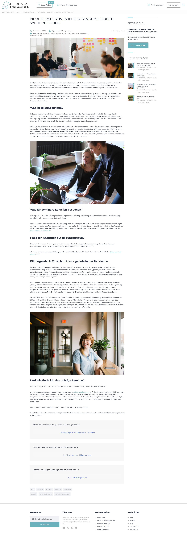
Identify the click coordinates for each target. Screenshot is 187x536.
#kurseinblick (141, 67)
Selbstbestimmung (46, 494)
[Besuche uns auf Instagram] (68, 528)
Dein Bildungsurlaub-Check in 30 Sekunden (77, 432)
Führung (49, 489)
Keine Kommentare (117, 31)
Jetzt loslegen (138, 45)
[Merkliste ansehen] (183, 5)
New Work (67, 489)
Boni (32, 489)
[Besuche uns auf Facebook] (64, 528)
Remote (33, 494)
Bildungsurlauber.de (81, 392)
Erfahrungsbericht (143, 70)
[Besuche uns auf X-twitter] (72, 528)
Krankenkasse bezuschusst (40, 231)
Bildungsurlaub (151, 67)
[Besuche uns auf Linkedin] (76, 528)
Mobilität (58, 489)
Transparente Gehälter (62, 494)
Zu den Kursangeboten (77, 477)
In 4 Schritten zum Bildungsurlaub (77, 455)
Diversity (40, 489)
